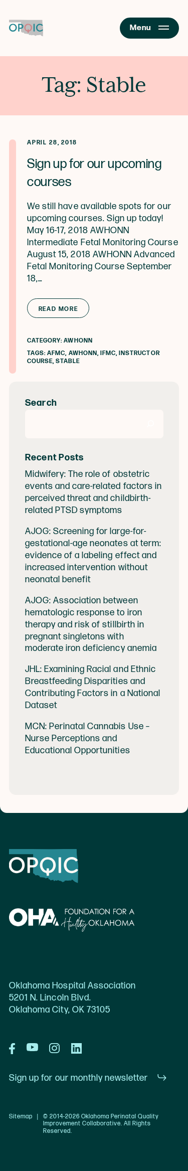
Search (41, 403)
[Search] (150, 424)
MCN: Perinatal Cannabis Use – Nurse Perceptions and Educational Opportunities (87, 738)
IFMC (108, 353)
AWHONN (78, 341)
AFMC (56, 353)
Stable (67, 361)
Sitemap (21, 1116)
